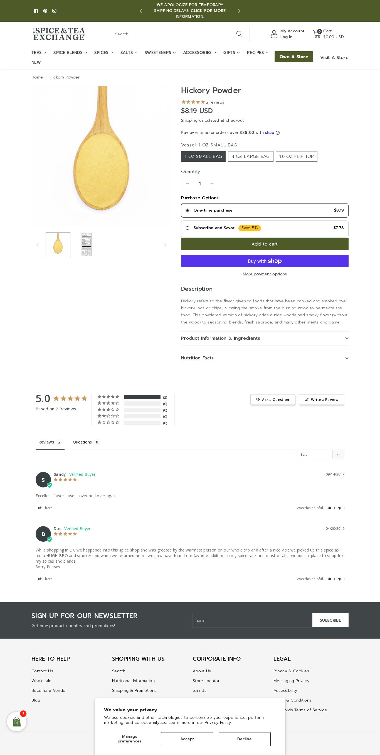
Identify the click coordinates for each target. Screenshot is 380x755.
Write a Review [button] (325, 399)
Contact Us (42, 671)
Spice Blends (68, 53)
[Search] (239, 34)
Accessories (197, 53)
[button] (328, 34)
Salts (126, 53)
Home (37, 77)
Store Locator (206, 681)
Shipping (189, 120)
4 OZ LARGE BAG (251, 156)
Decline (244, 739)
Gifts (229, 53)
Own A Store (294, 56)
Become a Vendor (49, 690)
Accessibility (285, 690)
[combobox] (180, 34)
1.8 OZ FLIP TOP (296, 156)
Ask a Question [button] (275, 399)
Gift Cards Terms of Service (300, 710)
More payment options (265, 274)
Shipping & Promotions (134, 690)
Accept (187, 739)
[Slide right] (165, 244)
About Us (202, 671)
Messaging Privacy (291, 681)
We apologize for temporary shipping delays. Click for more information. (190, 10)
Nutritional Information (133, 681)
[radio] (265, 210)
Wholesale (41, 681)
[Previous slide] (140, 11)
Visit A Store (334, 57)
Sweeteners (158, 53)
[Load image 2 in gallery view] (87, 244)
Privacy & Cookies (291, 671)
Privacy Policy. (218, 722)
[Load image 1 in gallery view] (58, 244)
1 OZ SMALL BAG (203, 156)
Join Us (199, 690)
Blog (35, 700)
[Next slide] (239, 11)
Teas (36, 53)
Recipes (255, 53)
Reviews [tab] (46, 442)
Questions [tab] (82, 442)
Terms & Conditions (292, 700)
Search (118, 671)
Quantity (190, 171)
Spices (101, 53)
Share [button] (48, 508)
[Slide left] (37, 244)
